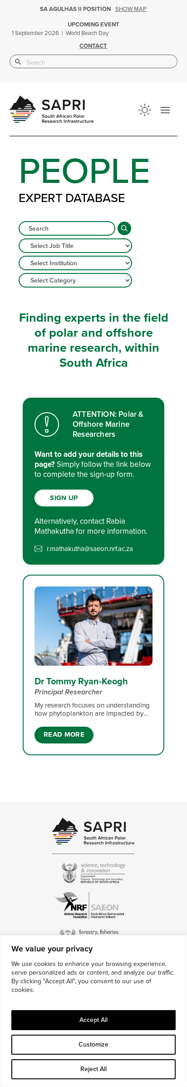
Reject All (93, 1069)
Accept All (93, 1020)
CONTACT (93, 46)
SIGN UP (64, 498)
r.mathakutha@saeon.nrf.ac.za (90, 549)
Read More (64, 734)
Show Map (131, 9)
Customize (93, 1044)
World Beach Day (87, 33)
